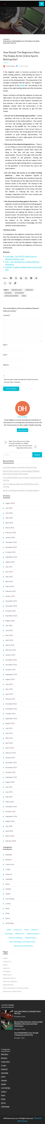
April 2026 (9, 523)
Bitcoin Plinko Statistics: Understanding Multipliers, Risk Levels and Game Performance (28, 1024)
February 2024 (11, 650)
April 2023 (9, 694)
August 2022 (10, 723)
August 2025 (10, 562)
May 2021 (9, 797)
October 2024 (10, 611)
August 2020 (10, 821)
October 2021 (10, 772)
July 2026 (9, 508)
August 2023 (10, 679)
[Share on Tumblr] (5, 283)
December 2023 (11, 660)
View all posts (22, 430)
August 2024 (10, 621)
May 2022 (9, 738)
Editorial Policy (30, 938)
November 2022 (11, 709)
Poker (8, 913)
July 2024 (9, 625)
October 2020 (10, 811)
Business (9, 859)
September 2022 (11, 718)
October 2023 (10, 669)
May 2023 (9, 689)
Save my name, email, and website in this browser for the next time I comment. (21, 381)
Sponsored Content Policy (23, 946)
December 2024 (11, 601)
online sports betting (11, 295)
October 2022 (10, 713)
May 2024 (9, 635)
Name (5, 345)
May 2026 (9, 518)
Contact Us (18, 930)
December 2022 (11, 704)
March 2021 (10, 802)
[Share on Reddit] (36, 278)
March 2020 (10, 836)
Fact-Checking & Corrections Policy (22, 942)
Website (6, 365)
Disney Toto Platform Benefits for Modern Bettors (21, 490)
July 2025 (9, 567)
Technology (10, 923)
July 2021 (9, 787)
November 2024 (11, 606)
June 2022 (9, 733)
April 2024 (9, 640)
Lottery (8, 903)
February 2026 (11, 532)
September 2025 (11, 557)
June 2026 (9, 513)
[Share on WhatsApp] (26, 278)
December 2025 (11, 542)
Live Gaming (19, 293)
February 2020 (11, 841)
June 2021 (9, 792)
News (7, 908)
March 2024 (10, 645)
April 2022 (9, 743)
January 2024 (10, 655)
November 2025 (11, 547)
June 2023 (9, 684)
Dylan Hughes (11, 66)
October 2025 (10, 552)
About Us (34, 930)
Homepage (6, 39)
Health (8, 894)
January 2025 (10, 596)
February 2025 (11, 591)
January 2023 (10, 699)
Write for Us (19, 934)
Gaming (8, 889)
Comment (7, 315)
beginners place (17, 290)
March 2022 (10, 748)
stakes (24, 295)
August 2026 (10, 503)
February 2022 (11, 753)
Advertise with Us (33, 934)
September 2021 (11, 777)
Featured (9, 874)
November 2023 (11, 665)
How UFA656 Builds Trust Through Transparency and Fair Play (26, 1034)
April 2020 (9, 831)
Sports (8, 918)
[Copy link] (15, 283)
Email (5, 355)
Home (26, 930)
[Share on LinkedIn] (21, 278)
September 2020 (11, 816)
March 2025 (10, 586)
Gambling (8, 293)
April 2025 (9, 581)
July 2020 (9, 826)
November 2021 (11, 767)
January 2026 (10, 537)
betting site (29, 290)
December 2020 (11, 806)
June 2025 (9, 572)
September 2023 (11, 674)
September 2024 (11, 616)
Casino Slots (10, 864)
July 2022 (9, 728)
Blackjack (9, 855)
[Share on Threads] (10, 283)
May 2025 (9, 577)
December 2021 (11, 762)
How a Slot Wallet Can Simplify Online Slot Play (20, 467)
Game (8, 884)
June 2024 (9, 630)
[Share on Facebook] (11, 278)
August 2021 (10, 782)
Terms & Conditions (15, 938)
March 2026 (10, 528)
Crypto (8, 869)
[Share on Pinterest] (31, 278)
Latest (8, 930)
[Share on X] (16, 278)
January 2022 (10, 758)
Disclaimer (9, 934)
